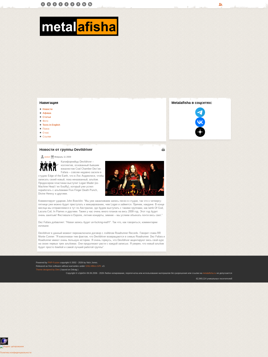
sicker (47, 157)
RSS (90, 4)
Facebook (78, 4)
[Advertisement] (134, 66)
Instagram (49, 4)
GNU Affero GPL (93, 266)
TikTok (72, 4)
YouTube (60, 4)
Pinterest (66, 4)
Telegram (43, 4)
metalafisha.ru (209, 273)
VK (55, 4)
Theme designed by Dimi (47, 269)
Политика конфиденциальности (15, 352)
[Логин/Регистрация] (221, 6)
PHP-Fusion (53, 262)
